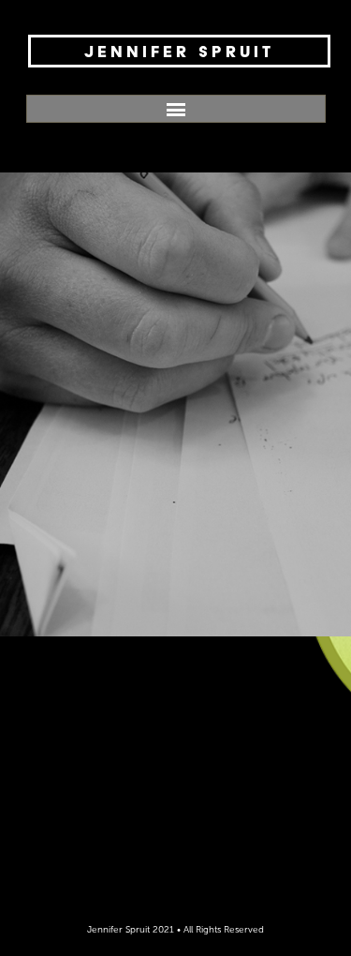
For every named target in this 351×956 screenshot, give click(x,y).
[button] (176, 109)
